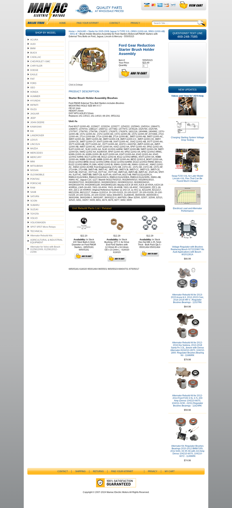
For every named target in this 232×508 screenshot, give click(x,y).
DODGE (34, 70)
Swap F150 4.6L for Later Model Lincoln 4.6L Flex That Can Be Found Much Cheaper (187, 178)
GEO (32, 87)
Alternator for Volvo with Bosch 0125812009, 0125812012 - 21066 (45, 249)
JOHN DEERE (37, 122)
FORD (33, 83)
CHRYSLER (36, 66)
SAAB (33, 192)
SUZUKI (34, 209)
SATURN (34, 196)
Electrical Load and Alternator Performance (187, 209)
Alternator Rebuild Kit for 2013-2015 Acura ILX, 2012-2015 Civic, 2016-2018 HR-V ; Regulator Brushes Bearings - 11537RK (187, 298)
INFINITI (34, 105)
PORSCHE (35, 183)
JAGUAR (34, 113)
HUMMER (35, 96)
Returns (98, 471)
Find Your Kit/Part (88, 23)
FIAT (32, 79)
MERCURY (36, 157)
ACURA (34, 39)
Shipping (80, 471)
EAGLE (34, 74)
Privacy (135, 23)
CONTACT (114, 23)
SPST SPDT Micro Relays (43, 227)
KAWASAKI (36, 127)
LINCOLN (35, 144)
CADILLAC (35, 57)
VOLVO (34, 218)
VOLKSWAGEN (38, 222)
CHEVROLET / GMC (40, 61)
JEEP (33, 118)
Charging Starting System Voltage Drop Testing (187, 138)
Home (72, 31)
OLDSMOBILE (37, 174)
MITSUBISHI (36, 166)
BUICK (33, 53)
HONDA (34, 92)
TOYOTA (34, 214)
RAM (32, 187)
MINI (32, 161)
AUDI (33, 44)
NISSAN (34, 170)
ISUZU (33, 109)
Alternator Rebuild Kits (41, 235)
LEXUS (34, 140)
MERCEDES (36, 153)
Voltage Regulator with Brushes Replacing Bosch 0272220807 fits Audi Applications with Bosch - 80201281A (187, 251)
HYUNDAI (35, 100)
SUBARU (35, 205)
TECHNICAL (36, 231)
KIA (32, 131)
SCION (33, 201)
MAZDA (34, 148)
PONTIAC (35, 179)
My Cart (170, 471)
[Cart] (191, 5)
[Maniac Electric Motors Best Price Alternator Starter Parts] (47, 14)
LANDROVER (37, 135)
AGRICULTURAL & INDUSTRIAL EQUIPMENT (46, 241)
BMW (33, 48)
